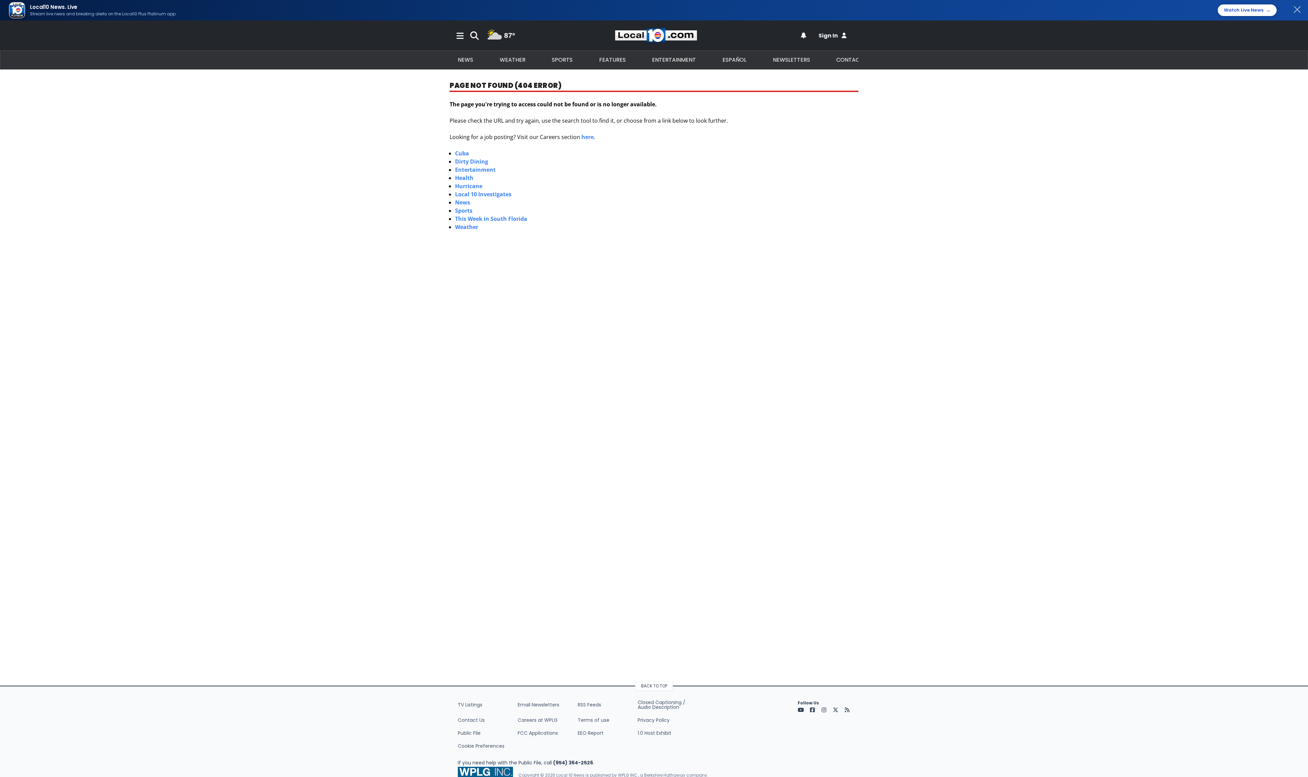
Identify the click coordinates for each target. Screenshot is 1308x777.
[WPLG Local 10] (656, 35)
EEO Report (591, 733)
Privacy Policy (654, 720)
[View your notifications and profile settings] (803, 35)
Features (612, 60)
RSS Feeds (589, 704)
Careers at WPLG (538, 720)
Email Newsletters (538, 704)
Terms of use (593, 720)
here (587, 137)
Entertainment (674, 60)
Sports (562, 60)
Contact (849, 60)
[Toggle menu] (460, 35)
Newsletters (791, 60)
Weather (513, 60)
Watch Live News (1247, 10)
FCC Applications (538, 733)
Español (734, 60)
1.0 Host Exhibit (654, 733)
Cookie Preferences (481, 746)
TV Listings (470, 704)
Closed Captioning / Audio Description (661, 705)
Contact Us (471, 720)
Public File (469, 733)
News (465, 60)
